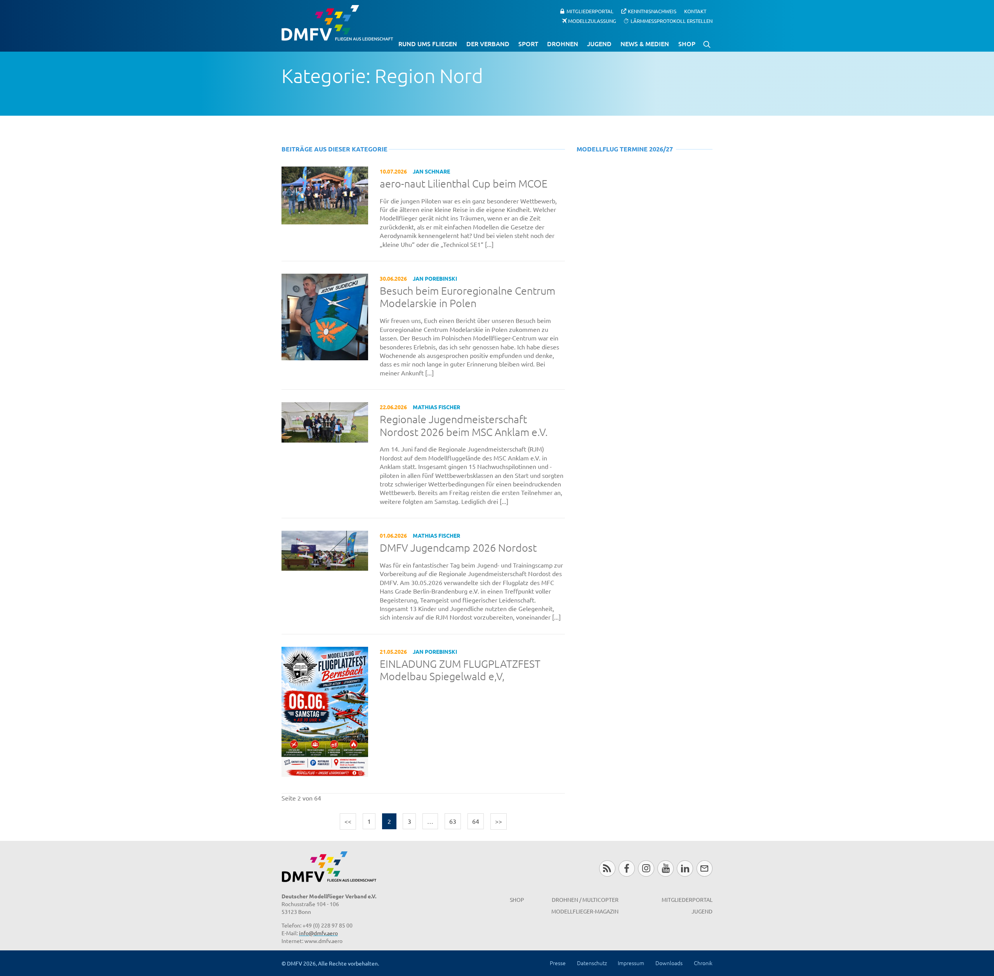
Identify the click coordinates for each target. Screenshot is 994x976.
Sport (528, 43)
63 (452, 821)
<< (347, 821)
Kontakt (695, 11)
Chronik (703, 963)
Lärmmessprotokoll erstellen (671, 20)
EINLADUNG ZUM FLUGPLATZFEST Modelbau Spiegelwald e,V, (460, 670)
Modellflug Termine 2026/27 (625, 149)
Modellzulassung (592, 20)
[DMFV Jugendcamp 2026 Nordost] (325, 550)
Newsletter (704, 868)
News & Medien (644, 43)
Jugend (599, 43)
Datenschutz (592, 963)
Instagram (646, 868)
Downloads (669, 963)
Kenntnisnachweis (652, 11)
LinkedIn (685, 868)
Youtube (665, 868)
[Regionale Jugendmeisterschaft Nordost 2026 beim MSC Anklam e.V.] (325, 421)
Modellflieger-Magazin (585, 911)
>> (498, 821)
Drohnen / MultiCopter (585, 899)
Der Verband (487, 43)
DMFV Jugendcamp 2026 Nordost (458, 548)
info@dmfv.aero (318, 932)
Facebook (626, 868)
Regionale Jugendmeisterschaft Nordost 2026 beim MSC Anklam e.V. (464, 425)
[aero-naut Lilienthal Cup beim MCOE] (325, 194)
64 (475, 821)
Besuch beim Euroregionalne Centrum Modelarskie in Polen (467, 297)
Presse (558, 963)
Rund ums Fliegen (427, 43)
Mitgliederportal (590, 11)
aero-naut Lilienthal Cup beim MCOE (463, 183)
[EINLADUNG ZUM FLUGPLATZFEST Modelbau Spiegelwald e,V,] (325, 710)
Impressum (631, 963)
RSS (607, 868)
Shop (686, 43)
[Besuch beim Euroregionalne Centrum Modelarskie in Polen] (325, 316)
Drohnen (562, 43)
